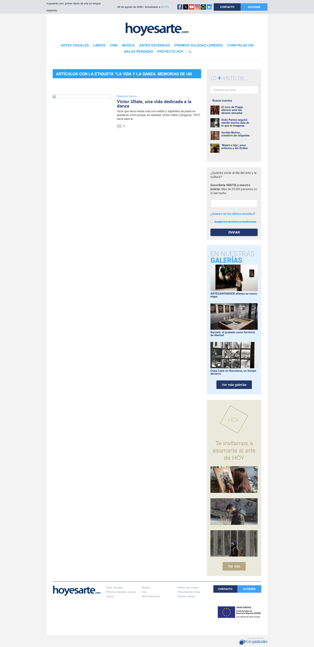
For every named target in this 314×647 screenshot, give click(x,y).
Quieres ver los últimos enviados (233, 214)
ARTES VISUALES (75, 45)
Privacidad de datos (189, 592)
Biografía (122, 96)
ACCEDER (254, 7)
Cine (144, 592)
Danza (133, 96)
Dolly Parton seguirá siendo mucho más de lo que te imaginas (235, 122)
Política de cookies (188, 587)
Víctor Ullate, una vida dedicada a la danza (154, 103)
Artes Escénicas (151, 596)
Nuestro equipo (186, 596)
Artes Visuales (114, 587)
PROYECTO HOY (170, 51)
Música (146, 587)
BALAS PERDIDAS (138, 51)
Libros (109, 596)
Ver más (234, 566)
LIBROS (99, 45)
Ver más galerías (234, 385)
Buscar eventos (222, 100)
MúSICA (128, 45)
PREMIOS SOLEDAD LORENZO (198, 45)
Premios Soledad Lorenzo (121, 592)
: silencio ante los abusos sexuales (232, 110)
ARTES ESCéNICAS (154, 45)
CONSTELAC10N (240, 45)
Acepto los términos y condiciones (235, 221)
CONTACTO (227, 7)
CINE (114, 45)
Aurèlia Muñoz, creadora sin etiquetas (235, 134)
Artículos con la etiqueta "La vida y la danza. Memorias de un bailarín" (124, 74)
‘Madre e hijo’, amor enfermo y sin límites (234, 146)
